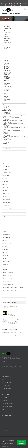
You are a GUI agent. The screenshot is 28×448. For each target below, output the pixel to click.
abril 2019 (5, 152)
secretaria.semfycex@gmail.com (14, 1)
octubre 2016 (6, 240)
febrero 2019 (6, 157)
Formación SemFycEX (8, 382)
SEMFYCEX (5, 13)
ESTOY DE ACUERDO (21, 442)
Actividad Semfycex (7, 418)
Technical (6, 51)
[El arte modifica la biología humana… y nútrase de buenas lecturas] (5, 312)
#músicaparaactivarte (8, 272)
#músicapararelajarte (8, 275)
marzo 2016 (5, 258)
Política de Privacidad (8, 403)
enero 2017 (5, 231)
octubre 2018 (6, 169)
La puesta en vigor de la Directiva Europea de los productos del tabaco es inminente (16, 321)
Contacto (5, 397)
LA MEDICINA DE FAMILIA (14, 13)
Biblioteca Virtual (7, 376)
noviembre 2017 (6, 202)
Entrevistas (5, 427)
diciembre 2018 (6, 163)
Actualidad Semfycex (8, 284)
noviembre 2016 (6, 237)
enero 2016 (5, 264)
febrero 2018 (6, 193)
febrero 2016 (6, 261)
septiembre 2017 (7, 208)
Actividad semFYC (7, 278)
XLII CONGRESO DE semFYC (10, 113)
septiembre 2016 (7, 243)
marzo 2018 (5, 190)
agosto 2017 (6, 211)
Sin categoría (6, 296)
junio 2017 (5, 217)
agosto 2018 (6, 175)
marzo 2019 (5, 154)
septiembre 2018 (7, 172)
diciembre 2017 (6, 199)
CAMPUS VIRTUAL (7, 388)
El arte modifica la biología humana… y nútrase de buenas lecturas (15, 313)
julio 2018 (5, 178)
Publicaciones (6, 385)
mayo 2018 (5, 184)
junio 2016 (5, 249)
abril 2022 (5, 146)
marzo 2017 (5, 225)
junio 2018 (5, 181)
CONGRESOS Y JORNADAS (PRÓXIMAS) (12, 290)
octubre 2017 (6, 205)
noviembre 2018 (6, 166)
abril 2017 (5, 222)
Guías (4, 379)
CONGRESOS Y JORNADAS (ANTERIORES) (13, 287)
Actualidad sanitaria (7, 281)
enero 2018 (5, 196)
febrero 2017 (6, 228)
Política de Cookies (7, 406)
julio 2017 (5, 214)
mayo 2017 (5, 219)
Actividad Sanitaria (7, 421)
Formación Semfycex (8, 293)
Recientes (14, 302)
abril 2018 (5, 187)
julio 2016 (5, 246)
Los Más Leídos (6, 302)
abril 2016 (5, 255)
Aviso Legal (5, 400)
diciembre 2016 (6, 234)
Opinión (5, 430)
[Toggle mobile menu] (25, 9)
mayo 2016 (5, 252)
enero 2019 (5, 160)
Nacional (5, 424)
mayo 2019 (5, 149)
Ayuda (4, 409)
